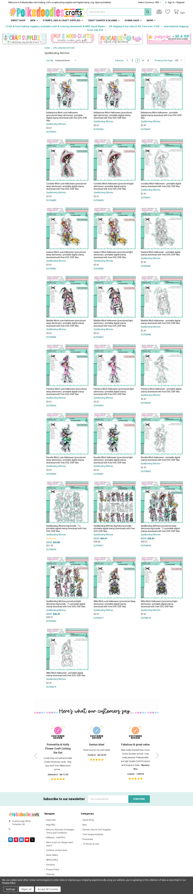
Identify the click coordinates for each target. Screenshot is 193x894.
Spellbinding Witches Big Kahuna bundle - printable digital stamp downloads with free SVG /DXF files (114, 528)
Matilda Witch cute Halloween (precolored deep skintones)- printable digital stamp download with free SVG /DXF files (66, 323)
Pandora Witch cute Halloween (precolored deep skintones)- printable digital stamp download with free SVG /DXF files (66, 391)
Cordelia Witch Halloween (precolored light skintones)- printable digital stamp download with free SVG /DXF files (114, 186)
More (150, 20)
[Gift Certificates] (159, 11)
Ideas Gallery (52, 855)
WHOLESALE (52, 860)
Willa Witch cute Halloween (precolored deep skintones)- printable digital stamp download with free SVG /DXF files (115, 604)
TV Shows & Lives (90, 844)
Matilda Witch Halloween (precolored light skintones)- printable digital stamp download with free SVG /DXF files (113, 323)
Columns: (119, 60)
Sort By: (50, 60)
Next (157, 755)
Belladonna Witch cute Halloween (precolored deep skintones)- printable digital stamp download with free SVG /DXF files (66, 116)
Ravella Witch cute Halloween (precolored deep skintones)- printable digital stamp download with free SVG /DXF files (65, 460)
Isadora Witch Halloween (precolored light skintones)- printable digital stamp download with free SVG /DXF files (113, 255)
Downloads (132, 20)
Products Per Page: (164, 60)
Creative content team (57, 850)
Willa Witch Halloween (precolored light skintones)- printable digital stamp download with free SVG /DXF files (159, 604)
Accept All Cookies (48, 889)
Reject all (26, 889)
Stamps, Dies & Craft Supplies (62, 20)
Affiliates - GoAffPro (55, 837)
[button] (24, 39)
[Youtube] (27, 839)
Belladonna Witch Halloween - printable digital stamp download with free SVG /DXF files (161, 115)
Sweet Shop (18, 20)
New (32, 20)
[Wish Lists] (168, 11)
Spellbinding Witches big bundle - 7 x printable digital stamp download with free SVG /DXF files (66, 528)
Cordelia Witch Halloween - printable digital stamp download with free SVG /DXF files (161, 185)
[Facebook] (21, 839)
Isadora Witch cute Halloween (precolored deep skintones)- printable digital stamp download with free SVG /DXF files (66, 255)
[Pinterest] (16, 839)
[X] (32, 839)
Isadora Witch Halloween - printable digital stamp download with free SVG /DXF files (160, 253)
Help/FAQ (50, 825)
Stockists (50, 864)
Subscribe (51, 820)
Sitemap (50, 874)
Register (181, 2)
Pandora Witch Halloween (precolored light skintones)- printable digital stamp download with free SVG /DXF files (114, 391)
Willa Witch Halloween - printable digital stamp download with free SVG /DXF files (65, 674)
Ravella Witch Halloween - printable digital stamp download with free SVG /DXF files (160, 458)
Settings (10, 889)
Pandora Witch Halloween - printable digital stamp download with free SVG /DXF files (161, 390)
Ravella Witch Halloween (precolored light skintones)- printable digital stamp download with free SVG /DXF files (113, 460)
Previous (36, 755)
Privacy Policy (52, 869)
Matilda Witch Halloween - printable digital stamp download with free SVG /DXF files (160, 321)
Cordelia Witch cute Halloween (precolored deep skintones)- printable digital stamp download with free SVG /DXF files (66, 186)
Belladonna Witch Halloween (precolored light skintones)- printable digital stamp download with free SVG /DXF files (113, 115)
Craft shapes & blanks (102, 20)
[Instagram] (10, 839)
